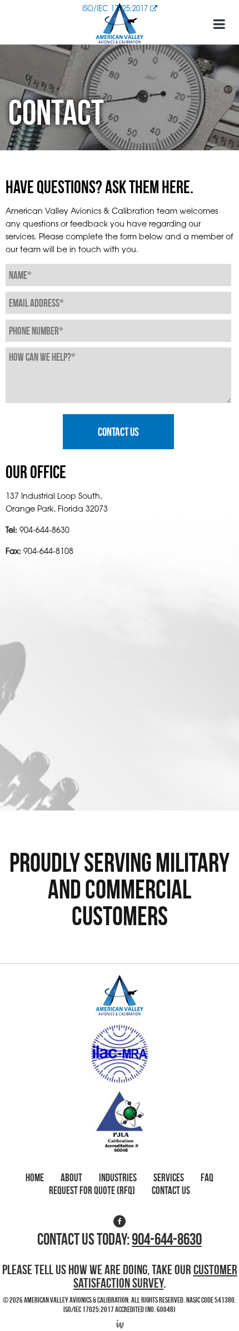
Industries (118, 1177)
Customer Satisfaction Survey (155, 1276)
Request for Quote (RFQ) (92, 1190)
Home (35, 1177)
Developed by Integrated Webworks (119, 1324)
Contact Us (171, 1190)
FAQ (207, 1177)
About (71, 1177)
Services (168, 1177)
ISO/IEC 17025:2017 (116, 8)
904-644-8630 (44, 529)
